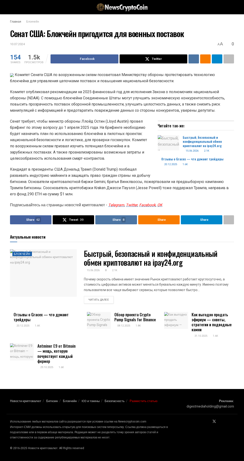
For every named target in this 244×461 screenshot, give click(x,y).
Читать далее (101, 300)
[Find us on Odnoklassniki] (226, 421)
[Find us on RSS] (232, 421)
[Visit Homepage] (122, 7)
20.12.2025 (170, 164)
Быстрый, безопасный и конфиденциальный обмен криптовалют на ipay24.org (202, 141)
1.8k (138, 326)
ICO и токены (91, 401)
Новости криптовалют (25, 401)
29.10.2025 (46, 367)
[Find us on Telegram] (220, 421)
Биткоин (52, 401)
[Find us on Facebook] (207, 421)
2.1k (206, 151)
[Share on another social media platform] (229, 58)
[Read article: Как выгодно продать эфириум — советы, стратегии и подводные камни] (176, 320)
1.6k (185, 164)
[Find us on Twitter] (214, 421)
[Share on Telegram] (217, 58)
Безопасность (115, 401)
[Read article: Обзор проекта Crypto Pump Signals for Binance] (99, 320)
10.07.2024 (17, 44)
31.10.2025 (200, 336)
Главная (15, 21)
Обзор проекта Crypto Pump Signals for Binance (135, 317)
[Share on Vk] (193, 58)
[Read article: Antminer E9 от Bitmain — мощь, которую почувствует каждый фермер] (22, 351)
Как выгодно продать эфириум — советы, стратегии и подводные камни (212, 322)
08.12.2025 (123, 326)
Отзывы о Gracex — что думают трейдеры (192, 158)
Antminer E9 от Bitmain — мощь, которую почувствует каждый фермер (56, 353)
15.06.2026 (191, 151)
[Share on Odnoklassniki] (205, 58)
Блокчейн (32, 21)
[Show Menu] (12, 7)
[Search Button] (232, 7)
